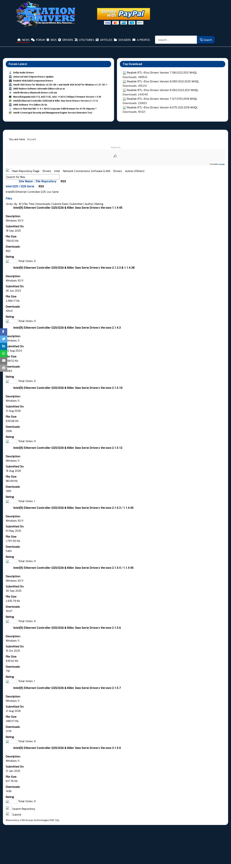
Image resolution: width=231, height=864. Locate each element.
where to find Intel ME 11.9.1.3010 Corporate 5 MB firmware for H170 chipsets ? (54, 109)
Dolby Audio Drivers (23, 72)
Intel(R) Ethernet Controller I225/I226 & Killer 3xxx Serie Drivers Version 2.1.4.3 (67, 327)
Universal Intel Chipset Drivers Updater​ (33, 77)
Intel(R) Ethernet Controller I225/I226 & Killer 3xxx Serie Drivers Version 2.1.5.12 (55, 101)
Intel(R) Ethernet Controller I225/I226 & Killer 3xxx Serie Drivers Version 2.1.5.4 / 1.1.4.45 (73, 567)
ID (20, 204)
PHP (52, 820)
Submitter (76, 204)
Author (89, 204)
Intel (57, 171)
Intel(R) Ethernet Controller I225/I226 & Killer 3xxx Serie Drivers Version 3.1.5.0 (67, 748)
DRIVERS (67, 40)
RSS (63, 181)
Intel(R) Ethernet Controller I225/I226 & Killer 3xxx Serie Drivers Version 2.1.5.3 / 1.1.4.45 (73, 508)
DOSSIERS (125, 40)
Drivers (47, 171)
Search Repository (23, 809)
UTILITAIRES (86, 40)
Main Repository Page (26, 171)
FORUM (40, 40)
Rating (99, 204)
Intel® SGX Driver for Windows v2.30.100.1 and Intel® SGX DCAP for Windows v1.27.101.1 (60, 84)
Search (207, 40)
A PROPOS (143, 40)
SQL (57, 820)
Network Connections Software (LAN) (87, 171)
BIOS (54, 40)
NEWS (26, 40)
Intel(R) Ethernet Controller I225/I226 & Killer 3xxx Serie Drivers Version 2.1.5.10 (67, 388)
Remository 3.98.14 (16, 820)
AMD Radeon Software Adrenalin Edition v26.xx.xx (39, 88)
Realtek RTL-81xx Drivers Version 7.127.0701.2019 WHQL (162, 98)
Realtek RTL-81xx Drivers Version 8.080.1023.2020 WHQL (163, 81)
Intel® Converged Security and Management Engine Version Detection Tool (52, 112)
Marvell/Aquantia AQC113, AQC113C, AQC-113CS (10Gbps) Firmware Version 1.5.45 (57, 97)
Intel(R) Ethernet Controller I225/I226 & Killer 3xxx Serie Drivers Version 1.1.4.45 (67, 207)
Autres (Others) (134, 171)
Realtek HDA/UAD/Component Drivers (33, 80)
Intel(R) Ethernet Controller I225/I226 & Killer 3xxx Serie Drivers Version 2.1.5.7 (67, 688)
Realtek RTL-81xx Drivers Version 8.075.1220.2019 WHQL (162, 107)
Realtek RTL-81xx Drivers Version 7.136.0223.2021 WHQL (162, 72)
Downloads (43, 204)
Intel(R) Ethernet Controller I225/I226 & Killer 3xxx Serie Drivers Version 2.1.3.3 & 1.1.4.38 (73, 267)
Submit (16, 814)
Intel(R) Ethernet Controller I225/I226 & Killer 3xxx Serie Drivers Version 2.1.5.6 (67, 627)
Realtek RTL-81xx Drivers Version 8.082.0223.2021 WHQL (163, 90)
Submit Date (60, 204)
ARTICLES (106, 40)
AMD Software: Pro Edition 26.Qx (30, 105)
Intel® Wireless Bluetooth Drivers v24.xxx (35, 92)
